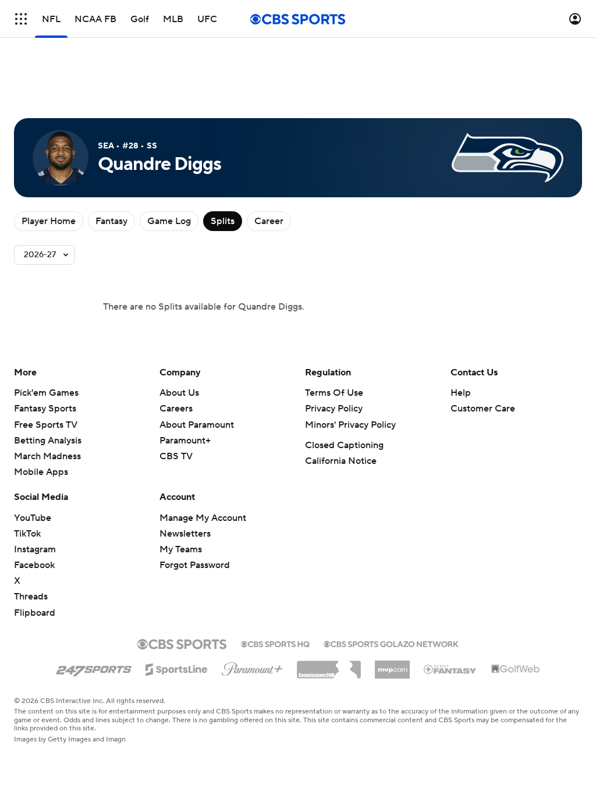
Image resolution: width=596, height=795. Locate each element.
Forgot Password (194, 565)
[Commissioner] (329, 665)
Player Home (49, 221)
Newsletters (185, 534)
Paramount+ (185, 440)
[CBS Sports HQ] (275, 643)
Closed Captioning (344, 445)
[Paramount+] (252, 667)
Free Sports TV (45, 425)
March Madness (47, 456)
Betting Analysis (47, 440)
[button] (21, 19)
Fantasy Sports (45, 408)
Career (268, 221)
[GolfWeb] (515, 669)
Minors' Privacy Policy (350, 425)
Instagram (35, 549)
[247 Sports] (94, 667)
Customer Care (482, 408)
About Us (179, 393)
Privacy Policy (334, 408)
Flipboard (34, 613)
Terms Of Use (334, 393)
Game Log (169, 221)
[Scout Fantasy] (450, 669)
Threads (31, 596)
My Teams (180, 549)
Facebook (34, 565)
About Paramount (196, 425)
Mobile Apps (41, 472)
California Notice (341, 461)
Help (460, 393)
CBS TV (176, 456)
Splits (223, 221)
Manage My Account (202, 518)
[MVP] (392, 665)
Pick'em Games (46, 393)
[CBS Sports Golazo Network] (391, 643)
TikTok (27, 534)
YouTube (32, 518)
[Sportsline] (177, 667)
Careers (176, 408)
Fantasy (111, 221)
